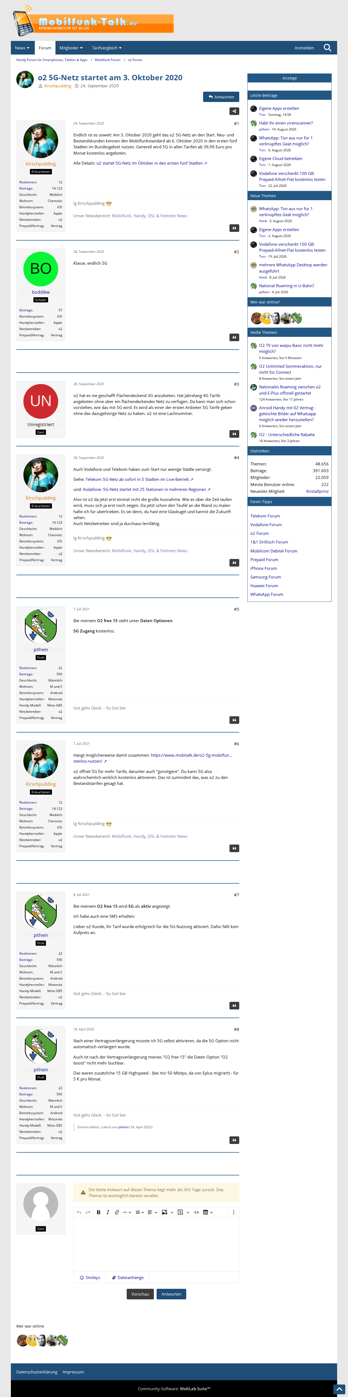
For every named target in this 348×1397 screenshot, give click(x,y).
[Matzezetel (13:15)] (256, 318)
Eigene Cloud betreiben (280, 158)
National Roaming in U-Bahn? (286, 285)
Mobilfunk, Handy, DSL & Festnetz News (149, 215)
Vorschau (140, 1294)
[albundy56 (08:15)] (276, 318)
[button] (89, 1277)
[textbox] (156, 1244)
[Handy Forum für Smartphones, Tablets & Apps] (174, 20)
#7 (236, 894)
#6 (236, 743)
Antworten (171, 1294)
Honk (263, 221)
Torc (262, 114)
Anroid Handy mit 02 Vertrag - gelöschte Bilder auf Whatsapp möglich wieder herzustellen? (287, 413)
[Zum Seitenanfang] (339, 1389)
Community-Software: (174, 1388)
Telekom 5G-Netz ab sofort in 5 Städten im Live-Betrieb (137, 479)
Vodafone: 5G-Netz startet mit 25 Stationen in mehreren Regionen (144, 489)
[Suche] (327, 48)
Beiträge (25, 188)
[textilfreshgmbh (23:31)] (286, 318)
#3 (236, 384)
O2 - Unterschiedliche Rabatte (287, 434)
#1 (236, 123)
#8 (236, 1029)
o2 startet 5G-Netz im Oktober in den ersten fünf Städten (150, 163)
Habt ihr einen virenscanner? (286, 123)
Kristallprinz (317, 491)
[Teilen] (234, 111)
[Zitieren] (234, 228)
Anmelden (304, 47)
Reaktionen (27, 182)
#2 (236, 251)
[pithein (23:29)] (296, 318)
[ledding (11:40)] (266, 318)
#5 (236, 609)
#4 (236, 457)
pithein (123, 1127)
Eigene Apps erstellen (279, 108)
